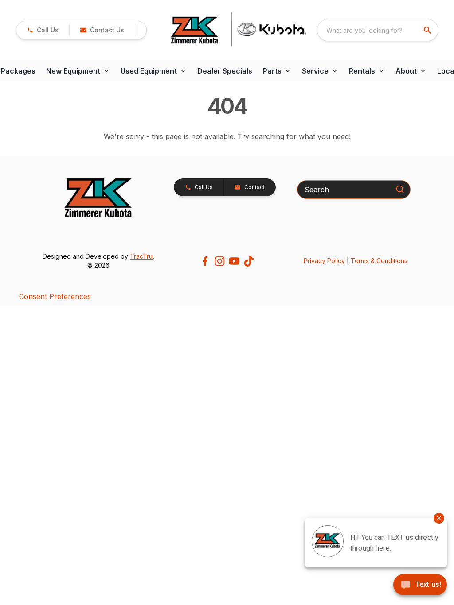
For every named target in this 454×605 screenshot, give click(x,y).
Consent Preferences (55, 296)
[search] (428, 30)
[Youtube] (234, 261)
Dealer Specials (224, 70)
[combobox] (377, 30)
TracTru (141, 256)
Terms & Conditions (379, 260)
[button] (42, 30)
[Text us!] (420, 585)
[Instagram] (219, 261)
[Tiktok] (248, 261)
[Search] (400, 189)
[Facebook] (205, 261)
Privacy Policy (324, 260)
